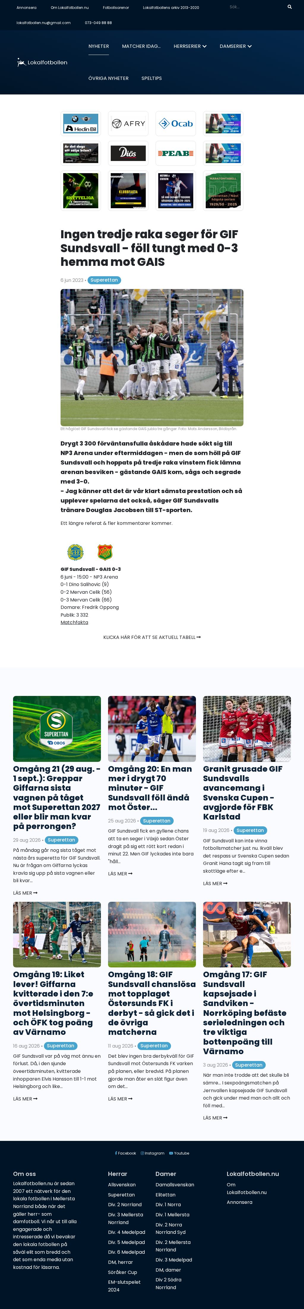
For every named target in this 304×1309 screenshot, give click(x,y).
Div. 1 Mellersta (172, 1214)
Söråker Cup (122, 1272)
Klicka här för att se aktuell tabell (150, 637)
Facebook (126, 1153)
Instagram (154, 1153)
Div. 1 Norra (168, 1204)
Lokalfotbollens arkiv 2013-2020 (171, 7)
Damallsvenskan (175, 1184)
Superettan (104, 280)
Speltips (152, 78)
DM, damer (168, 1270)
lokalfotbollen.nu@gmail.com (44, 22)
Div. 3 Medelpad (174, 1259)
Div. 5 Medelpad (126, 1242)
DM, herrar (120, 1262)
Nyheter (98, 46)
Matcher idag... (141, 46)
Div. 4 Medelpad (126, 1232)
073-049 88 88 (98, 22)
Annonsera (27, 7)
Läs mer (23, 893)
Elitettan (165, 1194)
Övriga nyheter (108, 78)
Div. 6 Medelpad (126, 1252)
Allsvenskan (122, 1184)
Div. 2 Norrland (125, 1204)
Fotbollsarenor (116, 7)
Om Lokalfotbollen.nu (70, 7)
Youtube (181, 1153)
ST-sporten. (173, 510)
